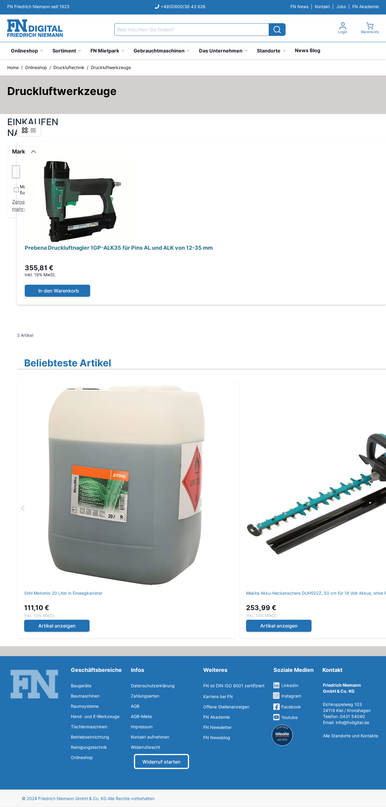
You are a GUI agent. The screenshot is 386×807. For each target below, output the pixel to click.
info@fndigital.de (352, 722)
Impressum (142, 726)
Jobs (341, 6)
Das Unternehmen (220, 51)
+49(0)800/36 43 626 (183, 6)
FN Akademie (365, 6)
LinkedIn (289, 685)
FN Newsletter (217, 727)
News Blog (307, 50)
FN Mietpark (104, 51)
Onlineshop (24, 51)
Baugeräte (81, 685)
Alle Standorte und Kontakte (350, 735)
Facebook (291, 706)
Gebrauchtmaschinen (159, 51)
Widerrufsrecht (145, 747)
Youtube (289, 717)
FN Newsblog (216, 737)
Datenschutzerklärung (153, 685)
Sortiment (64, 51)
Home (13, 67)
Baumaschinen (85, 695)
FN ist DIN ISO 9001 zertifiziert (233, 685)
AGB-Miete (141, 716)
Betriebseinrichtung (90, 736)
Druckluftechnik (68, 67)
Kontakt (322, 6)
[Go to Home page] (35, 28)
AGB (135, 706)
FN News (299, 6)
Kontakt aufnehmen (150, 736)
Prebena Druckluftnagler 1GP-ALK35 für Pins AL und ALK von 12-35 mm (119, 248)
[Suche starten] (277, 29)
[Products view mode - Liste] (33, 130)
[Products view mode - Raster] (24, 130)
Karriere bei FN (218, 696)
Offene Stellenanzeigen (226, 706)
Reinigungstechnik (89, 747)
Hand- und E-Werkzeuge (95, 716)
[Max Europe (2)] (12, 189)
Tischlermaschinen (89, 726)
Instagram (291, 695)
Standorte (268, 51)
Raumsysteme (85, 706)
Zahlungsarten (145, 695)
